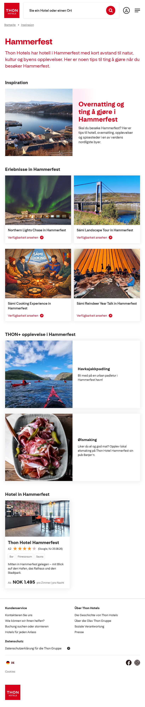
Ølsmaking (87, 440)
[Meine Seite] (126, 10)
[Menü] (137, 10)
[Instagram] (137, 662)
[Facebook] (129, 662)
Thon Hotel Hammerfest (33, 542)
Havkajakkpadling (94, 369)
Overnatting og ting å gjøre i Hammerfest (101, 111)
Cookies (10, 671)
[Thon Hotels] (11, 10)
